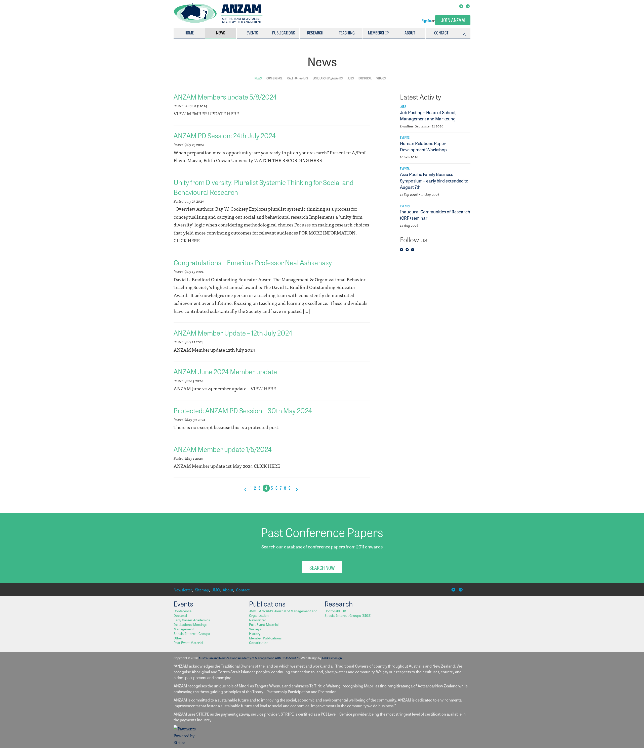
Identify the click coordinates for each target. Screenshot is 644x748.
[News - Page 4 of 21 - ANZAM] (218, 21)
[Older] (297, 488)
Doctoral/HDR (335, 610)
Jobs (350, 77)
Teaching (347, 32)
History (254, 633)
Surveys (255, 628)
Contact (441, 32)
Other (178, 637)
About (410, 32)
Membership (378, 32)
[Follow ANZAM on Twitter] (408, 250)
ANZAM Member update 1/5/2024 (223, 449)
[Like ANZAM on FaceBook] (402, 250)
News (220, 32)
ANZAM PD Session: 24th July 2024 (225, 135)
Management (184, 628)
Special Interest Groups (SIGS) (348, 615)
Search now (322, 567)
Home (189, 32)
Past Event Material (188, 642)
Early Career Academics (192, 619)
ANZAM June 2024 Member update (225, 371)
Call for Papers (297, 77)
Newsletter (183, 590)
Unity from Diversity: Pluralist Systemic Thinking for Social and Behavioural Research (263, 187)
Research (315, 32)
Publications (283, 32)
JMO (216, 590)
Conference (274, 77)
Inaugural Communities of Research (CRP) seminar (435, 214)
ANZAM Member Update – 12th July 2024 (233, 333)
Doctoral (365, 77)
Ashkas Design (332, 658)
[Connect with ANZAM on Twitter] (461, 6)
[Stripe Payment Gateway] (186, 742)
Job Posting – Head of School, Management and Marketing (428, 115)
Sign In (426, 20)
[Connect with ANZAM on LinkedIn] (468, 6)
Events (252, 32)
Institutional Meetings (191, 624)
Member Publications (265, 637)
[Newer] (245, 488)
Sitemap (202, 590)
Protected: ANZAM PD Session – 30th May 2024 (243, 410)
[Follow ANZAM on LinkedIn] (413, 250)
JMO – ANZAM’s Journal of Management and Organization (283, 613)
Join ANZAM (453, 20)
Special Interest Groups (192, 633)
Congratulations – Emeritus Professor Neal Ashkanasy (253, 262)
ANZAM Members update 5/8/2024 (225, 96)
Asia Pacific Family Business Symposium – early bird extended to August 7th (434, 180)
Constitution (258, 642)
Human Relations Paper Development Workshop (423, 146)
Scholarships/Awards (328, 77)
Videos (381, 77)
